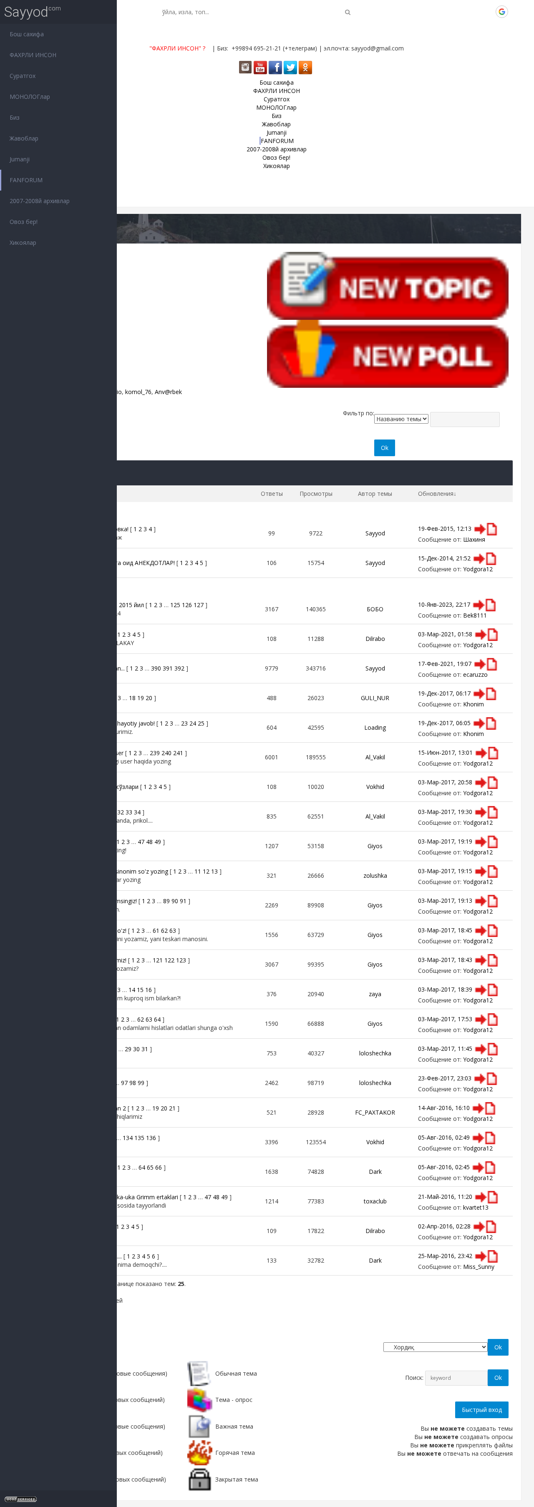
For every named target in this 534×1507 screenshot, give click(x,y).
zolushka (375, 875)
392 (179, 668)
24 (192, 723)
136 (151, 1138)
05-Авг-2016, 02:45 (444, 1166)
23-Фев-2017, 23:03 (444, 1078)
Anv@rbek (168, 392)
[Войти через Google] (502, 11)
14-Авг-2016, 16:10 (444, 1107)
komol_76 (138, 392)
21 (172, 1108)
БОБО (375, 609)
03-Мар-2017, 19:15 (445, 870)
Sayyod (26, 12)
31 (144, 1049)
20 (149, 698)
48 (149, 842)
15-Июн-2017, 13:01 (445, 752)
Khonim (473, 704)
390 (156, 668)
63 (172, 930)
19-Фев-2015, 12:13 (444, 528)
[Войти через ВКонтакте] (459, 11)
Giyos (375, 846)
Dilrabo (375, 639)
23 (184, 723)
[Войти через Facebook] (473, 11)
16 (148, 990)
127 (199, 605)
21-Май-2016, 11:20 (445, 1196)
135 (139, 1138)
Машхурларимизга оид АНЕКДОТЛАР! (122, 563)
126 (187, 605)
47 (141, 842)
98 (132, 1083)
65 (150, 1167)
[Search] (348, 12)
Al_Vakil (375, 757)
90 (174, 901)
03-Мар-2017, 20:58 (445, 782)
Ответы (272, 493)
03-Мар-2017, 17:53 (445, 1018)
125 (175, 605)
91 (183, 901)
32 (120, 812)
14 (131, 990)
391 (168, 668)
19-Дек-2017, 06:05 (444, 722)
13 (214, 871)
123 (181, 960)
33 (129, 812)
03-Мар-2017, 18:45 (445, 930)
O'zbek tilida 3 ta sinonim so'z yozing (118, 871)
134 (128, 1138)
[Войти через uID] (445, 11)
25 (201, 723)
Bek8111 (475, 615)
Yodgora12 (478, 569)
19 (140, 698)
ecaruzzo (475, 674)
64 (157, 1019)
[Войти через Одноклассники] (516, 11)
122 (169, 960)
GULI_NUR (375, 698)
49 (157, 842)
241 (178, 753)
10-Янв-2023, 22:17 (444, 604)
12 (206, 871)
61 (156, 930)
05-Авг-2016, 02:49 (444, 1137)
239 (155, 753)
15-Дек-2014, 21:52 (444, 558)
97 (124, 1083)
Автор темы (375, 493)
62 (164, 930)
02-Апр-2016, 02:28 (444, 1226)
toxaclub (375, 1201)
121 (158, 960)
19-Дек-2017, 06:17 (444, 693)
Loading (375, 727)
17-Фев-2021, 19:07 (444, 663)
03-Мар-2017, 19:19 (445, 841)
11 (197, 871)
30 (136, 1049)
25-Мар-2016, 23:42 (445, 1255)
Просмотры (316, 493)
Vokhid (375, 787)
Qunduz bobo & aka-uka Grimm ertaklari (123, 1197)
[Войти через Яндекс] (487, 11)
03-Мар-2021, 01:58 (445, 634)
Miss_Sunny (478, 1267)
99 (141, 1083)
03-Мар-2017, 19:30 (445, 811)
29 (128, 1049)
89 (166, 901)
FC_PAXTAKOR (375, 1112)
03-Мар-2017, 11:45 (445, 1048)
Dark (375, 1171)
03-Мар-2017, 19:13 (445, 900)
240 (166, 753)
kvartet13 (476, 1207)
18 (132, 698)
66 (158, 1167)
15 (140, 990)
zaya (375, 994)
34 (137, 812)
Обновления (435, 493)
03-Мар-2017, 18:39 (445, 989)
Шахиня (474, 539)
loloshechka (375, 1053)
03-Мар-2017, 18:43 (445, 959)
